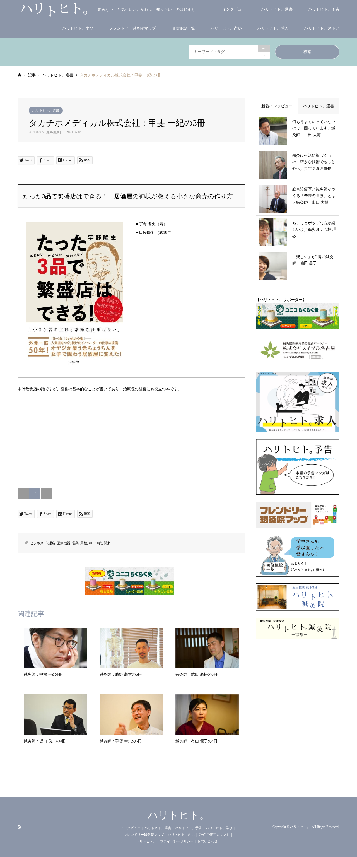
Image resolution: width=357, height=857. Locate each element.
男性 (83, 543)
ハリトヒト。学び (77, 28)
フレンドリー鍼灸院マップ (132, 28)
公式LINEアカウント (214, 835)
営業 (75, 543)
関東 (107, 543)
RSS (19, 827)
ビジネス (37, 543)
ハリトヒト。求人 (273, 28)
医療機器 (63, 543)
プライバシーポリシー (177, 841)
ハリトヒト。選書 (277, 9)
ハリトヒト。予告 (323, 9)
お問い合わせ (207, 841)
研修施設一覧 (183, 28)
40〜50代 (95, 543)
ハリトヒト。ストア (321, 28)
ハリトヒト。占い (226, 28)
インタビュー (234, 9)
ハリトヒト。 (178, 815)
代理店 (50, 543)
